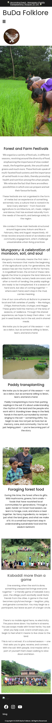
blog (5, 714)
